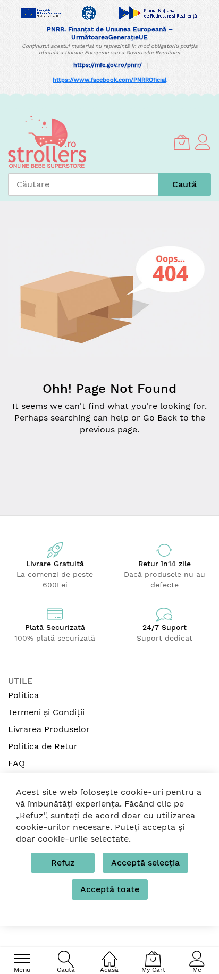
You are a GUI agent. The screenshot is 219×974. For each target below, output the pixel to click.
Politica (23, 695)
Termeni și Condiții (46, 712)
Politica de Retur (43, 746)
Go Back (160, 418)
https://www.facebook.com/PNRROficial (109, 80)
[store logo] (47, 142)
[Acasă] (109, 953)
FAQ (16, 763)
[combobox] (83, 184)
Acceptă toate (109, 889)
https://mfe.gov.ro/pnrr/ (107, 65)
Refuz (62, 863)
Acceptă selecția (145, 863)
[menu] (22, 959)
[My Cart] (182, 142)
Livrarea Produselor (49, 729)
